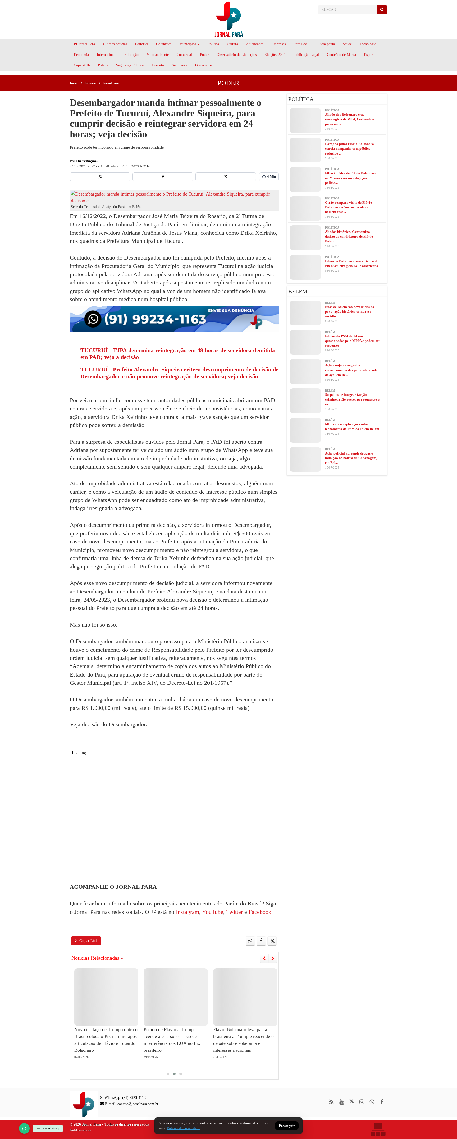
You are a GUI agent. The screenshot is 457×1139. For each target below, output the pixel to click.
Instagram (186, 912)
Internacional (106, 55)
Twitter (234, 912)
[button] (168, 1074)
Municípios (187, 44)
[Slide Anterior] (264, 958)
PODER (228, 83)
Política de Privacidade (183, 1128)
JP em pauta (326, 44)
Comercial (184, 55)
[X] (225, 176)
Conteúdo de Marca (341, 55)
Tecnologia (368, 44)
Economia (81, 55)
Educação (131, 55)
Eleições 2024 (274, 55)
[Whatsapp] (100, 176)
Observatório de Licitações (237, 55)
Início (73, 83)
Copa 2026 (82, 65)
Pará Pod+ (301, 44)
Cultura (232, 44)
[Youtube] (341, 1101)
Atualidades (254, 44)
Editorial (141, 44)
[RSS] (331, 1101)
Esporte (369, 55)
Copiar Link (88, 941)
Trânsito (158, 65)
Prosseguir (287, 1126)
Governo (201, 65)
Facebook (259, 912)
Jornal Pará (86, 44)
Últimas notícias (115, 44)
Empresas (278, 44)
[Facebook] (162, 176)
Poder (204, 55)
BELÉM (297, 291)
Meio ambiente (158, 55)
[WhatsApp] (24, 1128)
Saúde (347, 44)
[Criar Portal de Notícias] (378, 1129)
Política (213, 44)
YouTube (212, 912)
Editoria (90, 83)
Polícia (103, 65)
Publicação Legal (306, 55)
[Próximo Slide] (272, 958)
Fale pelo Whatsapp (47, 1128)
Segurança (179, 65)
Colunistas (163, 44)
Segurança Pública (130, 65)
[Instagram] (361, 1101)
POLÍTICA (301, 99)
